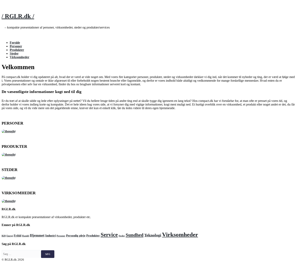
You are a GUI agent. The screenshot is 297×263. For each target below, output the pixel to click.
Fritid (17, 235)
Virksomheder (19, 57)
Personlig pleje (75, 235)
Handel (25, 236)
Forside (15, 42)
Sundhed (134, 235)
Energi (9, 236)
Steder (14, 53)
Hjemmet (37, 235)
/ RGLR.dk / (18, 16)
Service (109, 235)
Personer (16, 46)
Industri (50, 235)
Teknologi (152, 235)
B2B (4, 236)
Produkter (17, 50)
